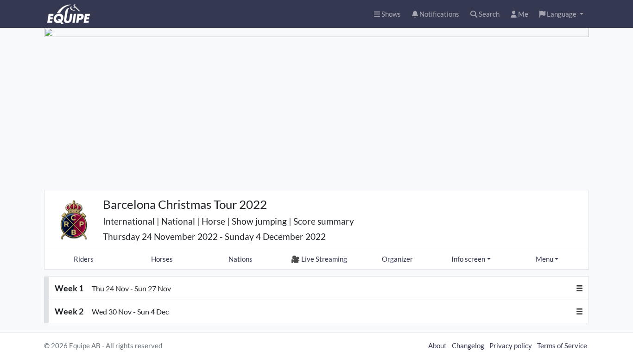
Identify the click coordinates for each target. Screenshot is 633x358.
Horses (162, 259)
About (437, 345)
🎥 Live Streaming (319, 259)
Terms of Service (562, 345)
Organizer (397, 259)
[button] (561, 14)
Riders (84, 259)
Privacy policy (510, 345)
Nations (240, 259)
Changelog (468, 345)
